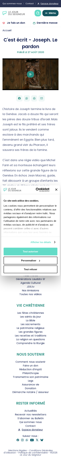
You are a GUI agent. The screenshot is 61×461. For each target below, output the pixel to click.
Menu (52, 13)
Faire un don (30, 365)
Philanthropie (30, 373)
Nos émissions (30, 290)
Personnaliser (28, 260)
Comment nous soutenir (30, 362)
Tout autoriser (30, 251)
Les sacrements (30, 324)
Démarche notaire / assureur (30, 392)
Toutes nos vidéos (30, 294)
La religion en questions (30, 339)
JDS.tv (30, 286)
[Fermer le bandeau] (56, 190)
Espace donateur (49, 3)
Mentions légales (17, 450)
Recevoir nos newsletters (30, 414)
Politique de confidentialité (33, 452)
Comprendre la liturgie (30, 343)
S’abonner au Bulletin (31, 418)
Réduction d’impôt (30, 369)
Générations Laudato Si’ (30, 279)
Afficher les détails (40, 242)
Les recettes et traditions (30, 335)
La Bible (30, 320)
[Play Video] (30, 74)
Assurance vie (30, 384)
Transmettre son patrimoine (30, 377)
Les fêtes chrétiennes (30, 313)
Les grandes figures (31, 332)
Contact (29, 3)
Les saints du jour (30, 316)
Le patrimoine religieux (30, 328)
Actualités (30, 411)
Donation (30, 388)
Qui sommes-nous (12, 3)
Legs (30, 381)
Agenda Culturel (30, 283)
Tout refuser (30, 269)
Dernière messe (47, 23)
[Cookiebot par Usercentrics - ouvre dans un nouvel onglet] (37, 190)
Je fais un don (15, 23)
